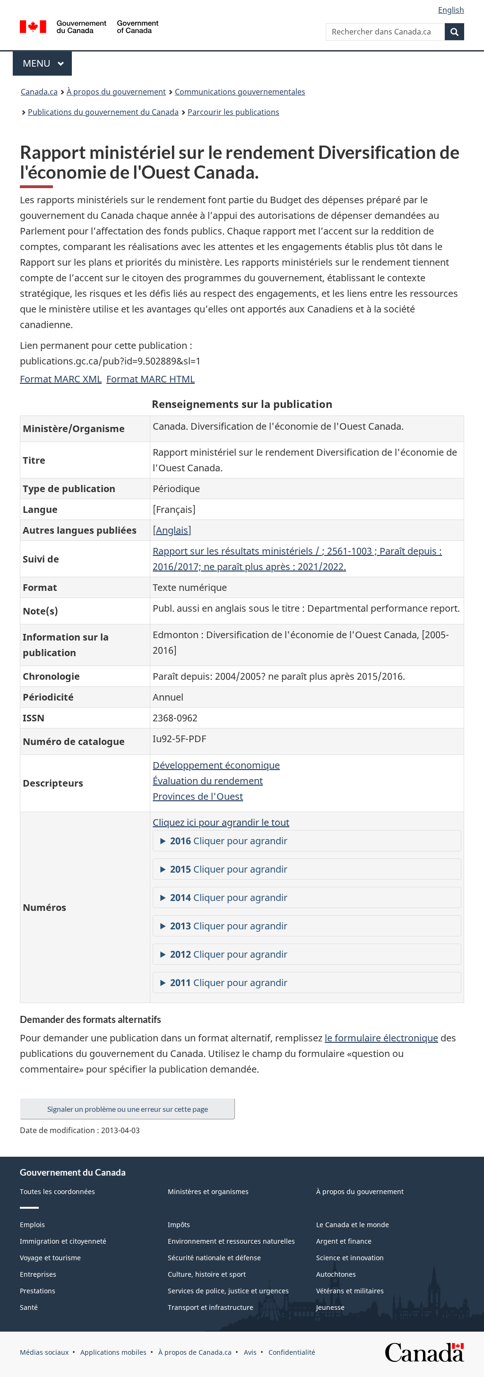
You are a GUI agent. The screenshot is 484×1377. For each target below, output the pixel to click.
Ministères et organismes (208, 1191)
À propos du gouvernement (116, 92)
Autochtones (336, 1274)
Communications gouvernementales (240, 92)
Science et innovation (350, 1257)
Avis (250, 1352)
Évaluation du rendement (208, 780)
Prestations (37, 1290)
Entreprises (38, 1274)
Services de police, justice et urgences (228, 1290)
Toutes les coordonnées (57, 1191)
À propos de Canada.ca (195, 1352)
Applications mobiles (113, 1352)
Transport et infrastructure (210, 1307)
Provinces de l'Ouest (198, 796)
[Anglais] (172, 530)
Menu (47, 63)
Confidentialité (291, 1352)
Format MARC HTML (150, 378)
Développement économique (216, 765)
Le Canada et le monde (352, 1224)
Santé (29, 1307)
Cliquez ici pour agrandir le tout (221, 822)
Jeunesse (330, 1307)
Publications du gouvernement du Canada (103, 112)
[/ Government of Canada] (89, 28)
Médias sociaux (44, 1352)
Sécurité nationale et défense (214, 1257)
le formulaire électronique (381, 1037)
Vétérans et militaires (350, 1290)
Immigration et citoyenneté (63, 1241)
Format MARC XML (61, 378)
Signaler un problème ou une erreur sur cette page (127, 1108)
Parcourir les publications (233, 112)
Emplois (32, 1224)
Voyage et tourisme (50, 1257)
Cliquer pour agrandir (228, 840)
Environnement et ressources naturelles (231, 1241)
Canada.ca (39, 92)
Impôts (179, 1224)
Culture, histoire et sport (207, 1274)
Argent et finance (344, 1241)
